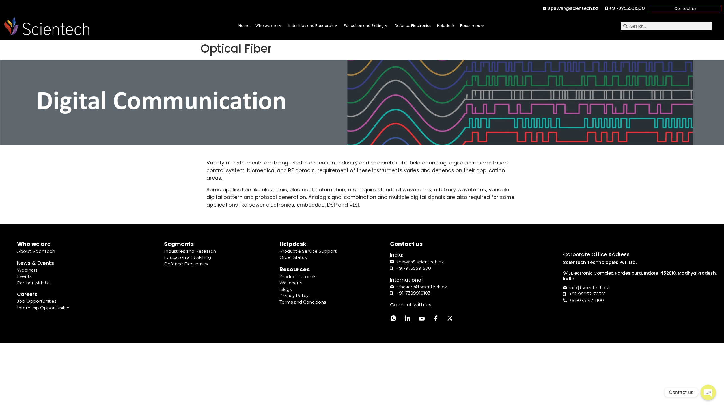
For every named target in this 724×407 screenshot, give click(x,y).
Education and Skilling (364, 25)
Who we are (266, 25)
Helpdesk (445, 25)
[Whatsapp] (393, 319)
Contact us (685, 8)
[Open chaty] (708, 392)
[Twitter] (450, 319)
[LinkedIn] (407, 319)
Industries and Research (310, 25)
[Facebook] (436, 319)
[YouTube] (422, 319)
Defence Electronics (413, 25)
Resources (470, 25)
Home (244, 25)
